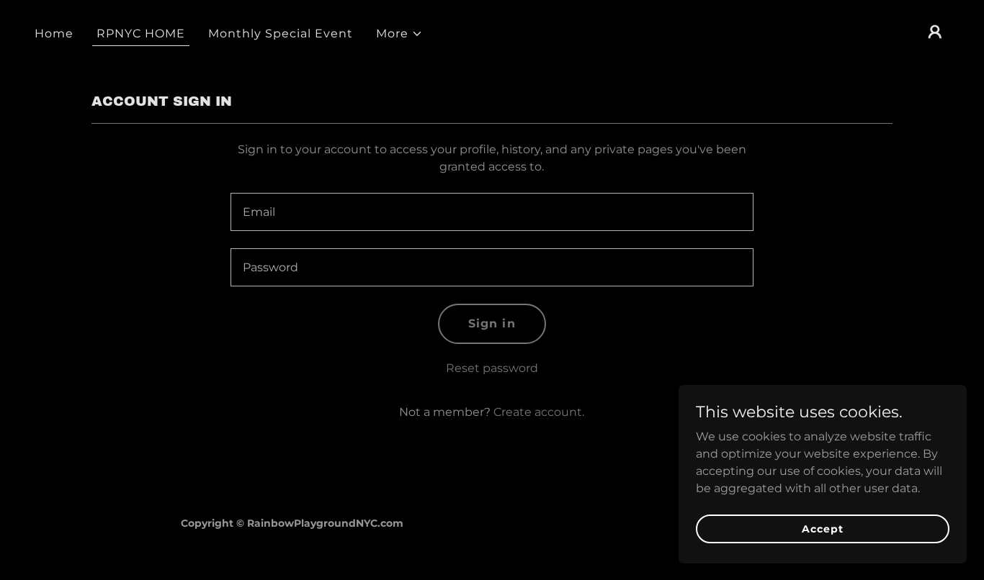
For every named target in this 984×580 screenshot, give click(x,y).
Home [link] (54, 33)
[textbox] (492, 212)
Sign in (491, 323)
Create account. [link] (538, 412)
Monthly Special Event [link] (280, 33)
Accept (822, 528)
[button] (399, 33)
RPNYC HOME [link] (141, 33)
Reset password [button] (492, 368)
